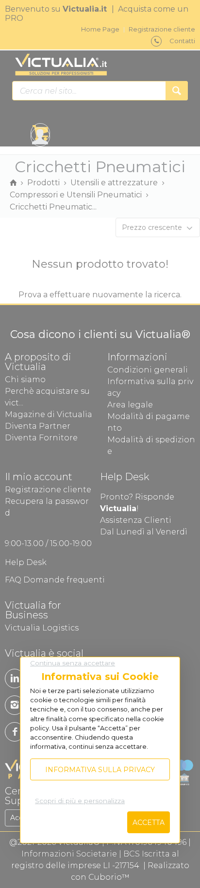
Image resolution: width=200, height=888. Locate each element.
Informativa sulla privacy (100, 769)
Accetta (149, 822)
